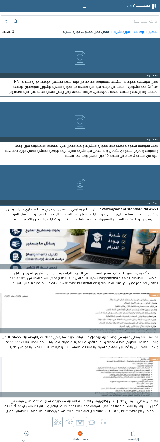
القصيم (153, 31)
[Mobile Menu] (85, 6)
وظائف (139, 31)
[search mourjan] (16, 21)
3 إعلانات (8, 31)
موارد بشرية (121, 31)
